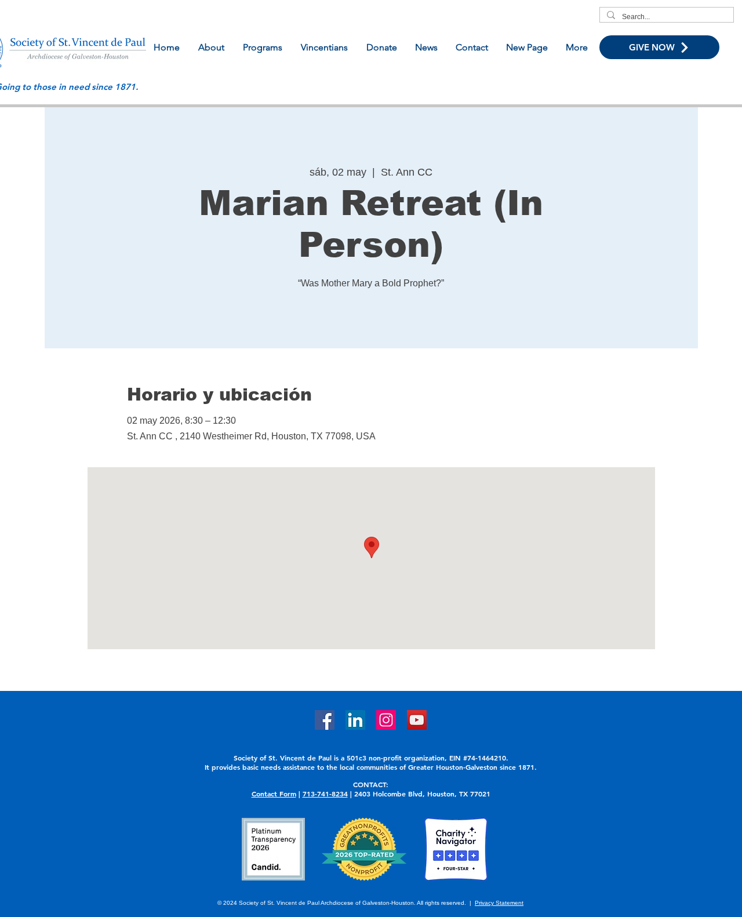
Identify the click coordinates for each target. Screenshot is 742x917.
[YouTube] (417, 720)
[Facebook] (324, 720)
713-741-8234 (325, 793)
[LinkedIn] (355, 720)
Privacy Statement (499, 903)
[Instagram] (386, 720)
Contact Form (274, 793)
